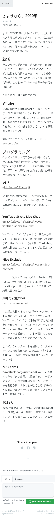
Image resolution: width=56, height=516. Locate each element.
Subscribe (49, 3)
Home (7, 3)
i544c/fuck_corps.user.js (17, 372)
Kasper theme (47, 514)
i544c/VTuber (11, 143)
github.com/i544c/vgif (16, 187)
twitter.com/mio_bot (15, 303)
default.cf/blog (9, 511)
